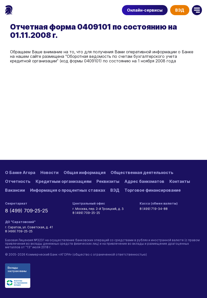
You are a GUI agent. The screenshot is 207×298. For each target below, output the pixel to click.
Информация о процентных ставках (67, 190)
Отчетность (18, 181)
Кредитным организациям (63, 181)
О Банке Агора (20, 172)
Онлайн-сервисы (145, 10)
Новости (49, 172)
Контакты (179, 181)
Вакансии (15, 190)
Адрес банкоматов (144, 181)
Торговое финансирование (152, 190)
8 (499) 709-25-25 (26, 211)
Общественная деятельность (142, 172)
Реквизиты (107, 181)
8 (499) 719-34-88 (154, 209)
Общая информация (85, 172)
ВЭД (179, 10)
